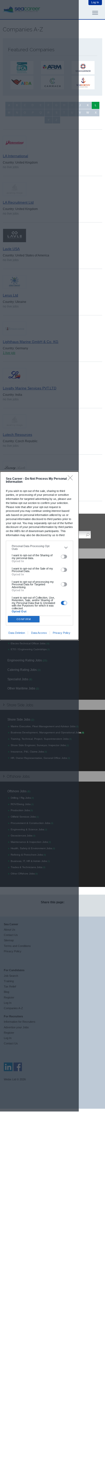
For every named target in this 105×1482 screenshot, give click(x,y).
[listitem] (39, 547)
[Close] (71, 479)
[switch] (64, 557)
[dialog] (39, 556)
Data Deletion (16, 632)
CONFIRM (24, 619)
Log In (95, 2)
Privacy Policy (61, 632)
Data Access (39, 632)
